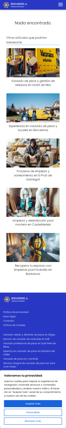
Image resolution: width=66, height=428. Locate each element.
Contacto (8, 320)
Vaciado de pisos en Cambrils (20, 358)
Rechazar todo (33, 421)
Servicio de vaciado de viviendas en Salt (26, 339)
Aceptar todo (33, 403)
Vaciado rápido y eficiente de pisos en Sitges (29, 334)
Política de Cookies (14, 325)
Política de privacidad (16, 312)
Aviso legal (9, 316)
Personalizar (33, 412)
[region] (33, 399)
